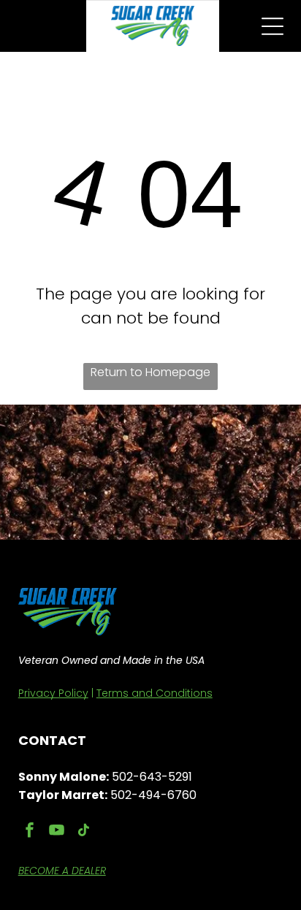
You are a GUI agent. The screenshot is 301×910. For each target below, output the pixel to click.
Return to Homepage (150, 372)
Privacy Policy (53, 693)
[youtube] (57, 832)
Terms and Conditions (154, 693)
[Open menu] (272, 26)
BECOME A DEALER (62, 870)
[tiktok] (84, 832)
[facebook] (30, 832)
